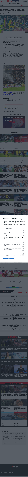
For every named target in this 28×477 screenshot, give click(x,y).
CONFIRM (8, 258)
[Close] (26, 216)
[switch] (23, 230)
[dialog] (14, 239)
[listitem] (14, 228)
